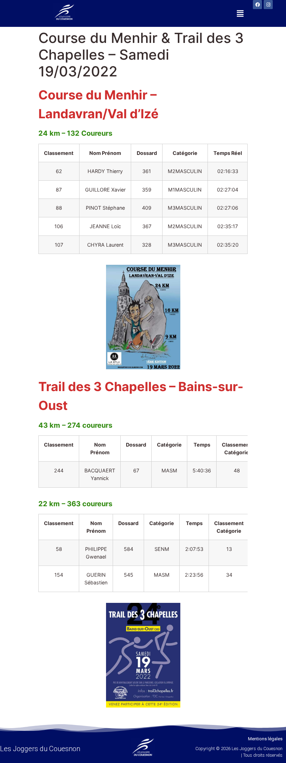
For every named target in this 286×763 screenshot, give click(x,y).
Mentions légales (265, 738)
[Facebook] (257, 4)
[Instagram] (268, 4)
